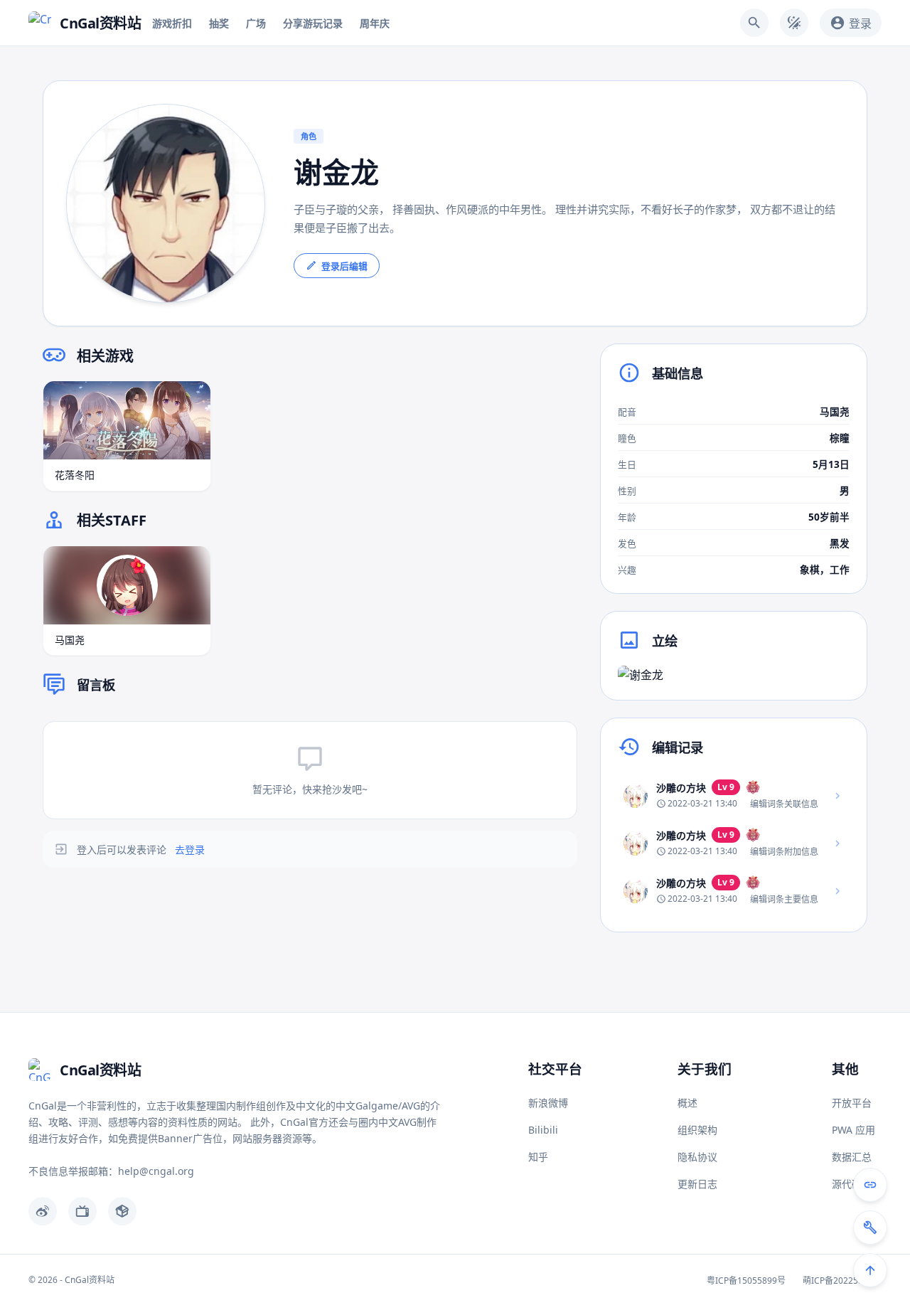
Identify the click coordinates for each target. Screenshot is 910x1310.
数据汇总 (852, 1156)
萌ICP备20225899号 (842, 1280)
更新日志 (697, 1184)
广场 (256, 23)
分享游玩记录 (313, 23)
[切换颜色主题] (794, 23)
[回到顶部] (870, 1270)
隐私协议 (697, 1156)
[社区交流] (870, 1185)
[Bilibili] (82, 1211)
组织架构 (697, 1129)
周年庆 (375, 23)
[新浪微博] (42, 1211)
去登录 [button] (190, 849)
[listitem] (734, 795)
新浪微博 (548, 1102)
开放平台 (852, 1102)
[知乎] (122, 1211)
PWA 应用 (853, 1129)
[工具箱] (870, 1227)
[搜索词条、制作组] (754, 23)
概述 (687, 1102)
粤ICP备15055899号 (746, 1280)
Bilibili (543, 1129)
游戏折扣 (172, 23)
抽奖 (219, 23)
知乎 (538, 1156)
